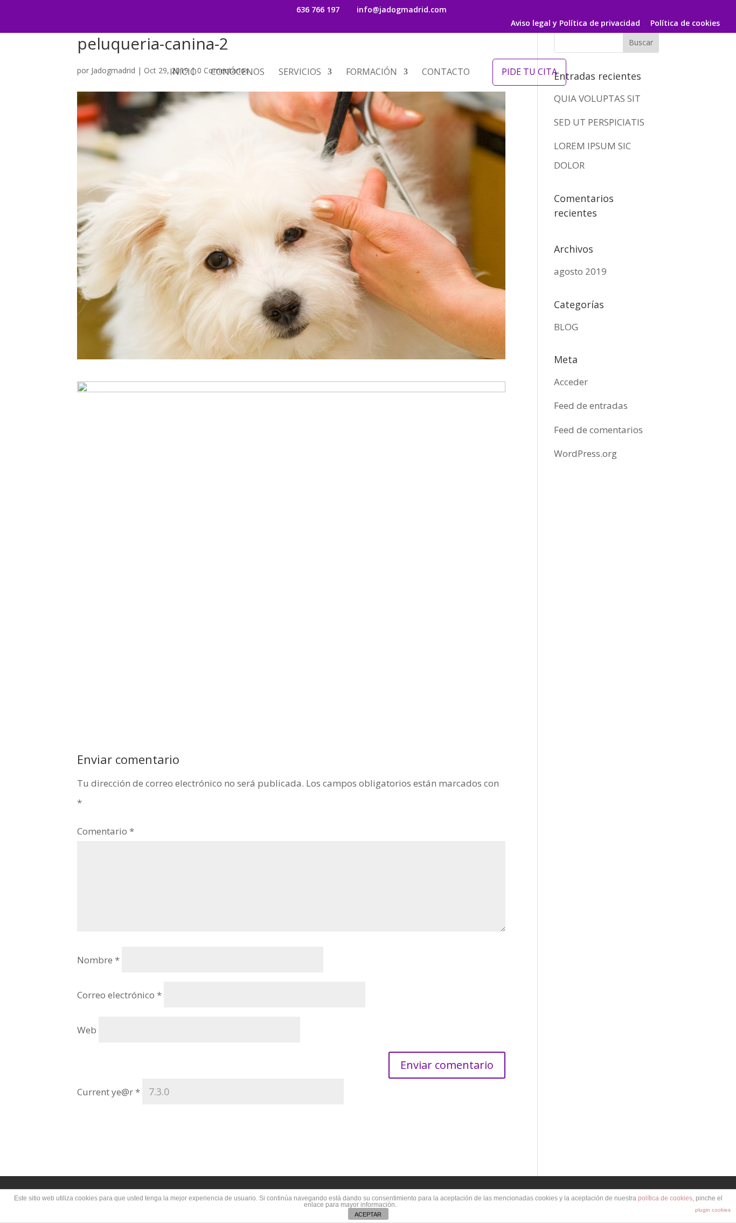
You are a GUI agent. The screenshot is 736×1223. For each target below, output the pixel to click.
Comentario (105, 831)
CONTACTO (446, 73)
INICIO (183, 73)
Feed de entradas (591, 405)
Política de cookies (685, 23)
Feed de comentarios (598, 429)
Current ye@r (108, 1092)
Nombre (98, 960)
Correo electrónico (119, 995)
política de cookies (665, 1198)
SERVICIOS (300, 73)
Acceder (571, 382)
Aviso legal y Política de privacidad (575, 23)
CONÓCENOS (238, 73)
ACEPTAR (368, 1214)
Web (86, 1030)
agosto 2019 (580, 271)
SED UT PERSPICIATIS (599, 122)
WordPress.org (585, 453)
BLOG (566, 327)
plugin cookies (713, 1210)
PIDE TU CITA (529, 72)
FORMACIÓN (371, 73)
